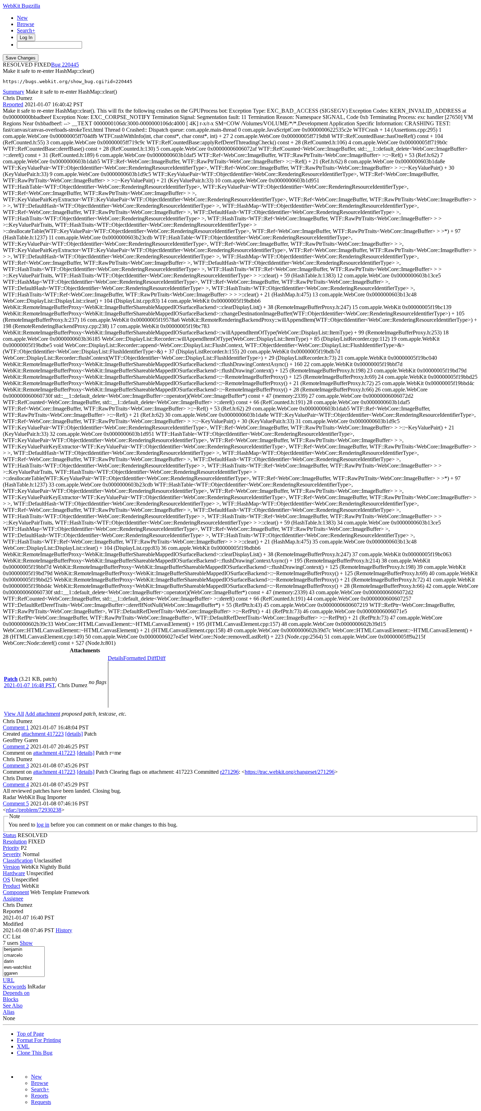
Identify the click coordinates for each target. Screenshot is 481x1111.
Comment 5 (16, 803)
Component (16, 892)
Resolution (15, 842)
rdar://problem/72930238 (33, 810)
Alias (8, 1012)
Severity (12, 854)
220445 (70, 65)
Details (115, 658)
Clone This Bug (34, 1053)
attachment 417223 (42, 734)
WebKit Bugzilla (21, 6)
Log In (26, 37)
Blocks (10, 999)
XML (23, 1046)
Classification (18, 861)
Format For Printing (39, 1040)
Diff (160, 658)
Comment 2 (16, 746)
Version (11, 867)
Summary (13, 92)
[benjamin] (23, 950)
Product (11, 886)
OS (6, 880)
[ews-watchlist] (23, 968)
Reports (39, 1096)
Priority (11, 848)
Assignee (13, 899)
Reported (13, 104)
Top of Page (30, 1034)
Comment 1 (16, 727)
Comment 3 (16, 765)
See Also (13, 1006)
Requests (41, 1102)
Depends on (16, 993)
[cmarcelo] (23, 956)
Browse (25, 24)
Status (9, 835)
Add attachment (42, 714)
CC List (11, 937)
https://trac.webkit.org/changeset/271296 (290, 772)
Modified (13, 924)
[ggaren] (23, 974)
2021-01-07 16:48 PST (29, 685)
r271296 (229, 772)
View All (14, 714)
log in (43, 825)
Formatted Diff (139, 658)
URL (8, 980)
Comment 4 (16, 784)
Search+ (26, 30)
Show (26, 943)
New (22, 18)
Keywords (14, 987)
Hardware (14, 873)
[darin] (23, 962)
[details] (74, 734)
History (64, 930)
